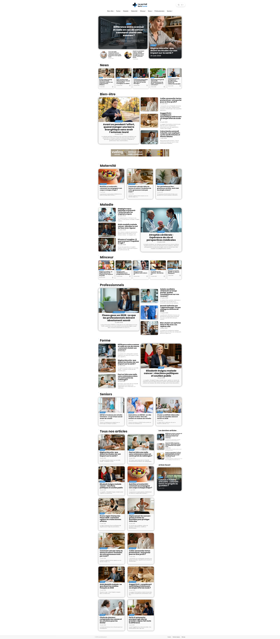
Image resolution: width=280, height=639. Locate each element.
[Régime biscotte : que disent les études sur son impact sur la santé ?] (165, 37)
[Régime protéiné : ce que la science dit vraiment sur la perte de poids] (106, 265)
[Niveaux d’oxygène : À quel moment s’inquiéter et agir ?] (107, 244)
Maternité (108, 165)
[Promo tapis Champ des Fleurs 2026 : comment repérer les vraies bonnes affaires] (106, 73)
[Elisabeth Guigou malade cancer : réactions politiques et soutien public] (161, 356)
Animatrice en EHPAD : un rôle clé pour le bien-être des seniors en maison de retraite (139, 416)
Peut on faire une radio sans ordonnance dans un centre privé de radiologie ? (128, 377)
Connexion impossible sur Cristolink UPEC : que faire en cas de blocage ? (141, 81)
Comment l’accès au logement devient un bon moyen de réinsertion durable (174, 81)
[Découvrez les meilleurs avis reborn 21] (141, 265)
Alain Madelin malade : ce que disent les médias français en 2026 (111, 586)
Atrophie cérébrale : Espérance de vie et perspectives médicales (161, 237)
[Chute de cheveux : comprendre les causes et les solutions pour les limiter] (111, 607)
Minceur (106, 257)
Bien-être (108, 94)
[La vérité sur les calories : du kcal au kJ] (158, 265)
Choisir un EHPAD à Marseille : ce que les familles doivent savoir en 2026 (168, 416)
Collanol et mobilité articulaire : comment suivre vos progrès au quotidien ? (168, 483)
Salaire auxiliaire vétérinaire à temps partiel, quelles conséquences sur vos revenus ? (169, 292)
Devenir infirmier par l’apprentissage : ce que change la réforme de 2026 (170, 308)
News (104, 65)
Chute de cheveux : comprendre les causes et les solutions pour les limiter (111, 620)
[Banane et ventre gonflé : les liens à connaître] (174, 264)
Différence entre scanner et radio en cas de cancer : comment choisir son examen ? (129, 31)
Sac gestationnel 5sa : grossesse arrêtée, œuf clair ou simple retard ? (168, 188)
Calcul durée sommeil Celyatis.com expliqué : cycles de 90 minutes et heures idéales (170, 134)
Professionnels (112, 285)
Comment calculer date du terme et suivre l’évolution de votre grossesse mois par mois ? (139, 189)
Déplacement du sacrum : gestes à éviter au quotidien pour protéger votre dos (140, 518)
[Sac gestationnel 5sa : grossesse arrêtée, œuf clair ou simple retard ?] (169, 176)
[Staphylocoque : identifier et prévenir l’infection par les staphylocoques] (107, 215)
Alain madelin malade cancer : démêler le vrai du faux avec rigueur (128, 226)
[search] (178, 5)
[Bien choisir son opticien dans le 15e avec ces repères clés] (149, 328)
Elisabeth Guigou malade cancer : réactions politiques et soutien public (161, 373)
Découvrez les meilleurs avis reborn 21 (140, 273)
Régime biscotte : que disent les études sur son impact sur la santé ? (163, 50)
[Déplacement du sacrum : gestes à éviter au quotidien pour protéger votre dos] (141, 506)
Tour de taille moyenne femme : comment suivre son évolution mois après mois (114, 54)
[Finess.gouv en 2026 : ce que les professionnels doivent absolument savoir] (118, 300)
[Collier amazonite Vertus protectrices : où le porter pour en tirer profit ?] (149, 104)
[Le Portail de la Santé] (140, 4)
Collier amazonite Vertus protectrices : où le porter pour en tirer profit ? (171, 100)
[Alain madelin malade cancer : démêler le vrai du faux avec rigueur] (107, 229)
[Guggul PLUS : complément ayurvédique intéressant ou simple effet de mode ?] (149, 121)
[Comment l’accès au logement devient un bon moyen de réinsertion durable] (174, 72)
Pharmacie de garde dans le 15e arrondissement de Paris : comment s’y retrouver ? (157, 82)
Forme (128, 24)
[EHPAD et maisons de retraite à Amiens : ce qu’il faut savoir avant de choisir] (111, 405)
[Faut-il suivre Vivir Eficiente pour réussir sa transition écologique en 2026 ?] (123, 73)
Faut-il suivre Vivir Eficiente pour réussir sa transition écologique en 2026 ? (123, 81)
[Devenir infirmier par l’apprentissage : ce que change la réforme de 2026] (149, 312)
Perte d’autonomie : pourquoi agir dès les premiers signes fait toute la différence (140, 620)
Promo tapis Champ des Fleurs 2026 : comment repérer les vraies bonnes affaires (106, 82)
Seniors (106, 394)
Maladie (106, 204)
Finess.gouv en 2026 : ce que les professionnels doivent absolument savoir (119, 318)
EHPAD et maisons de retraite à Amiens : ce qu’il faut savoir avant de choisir (111, 416)
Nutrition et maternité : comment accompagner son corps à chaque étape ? (111, 188)
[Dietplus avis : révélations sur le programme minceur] (123, 265)
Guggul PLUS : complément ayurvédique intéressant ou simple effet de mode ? (170, 116)
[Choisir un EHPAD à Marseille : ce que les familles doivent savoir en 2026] (169, 405)
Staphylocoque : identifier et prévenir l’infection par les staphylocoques (126, 211)
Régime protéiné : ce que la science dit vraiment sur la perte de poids (106, 273)
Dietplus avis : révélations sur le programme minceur (123, 273)
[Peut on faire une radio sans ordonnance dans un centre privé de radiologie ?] (107, 381)
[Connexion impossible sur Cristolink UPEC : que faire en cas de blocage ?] (141, 73)
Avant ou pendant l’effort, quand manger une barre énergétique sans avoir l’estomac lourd (138, 54)
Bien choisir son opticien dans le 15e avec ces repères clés (170, 325)
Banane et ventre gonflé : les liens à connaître (173, 272)
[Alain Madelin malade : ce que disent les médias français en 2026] (111, 574)
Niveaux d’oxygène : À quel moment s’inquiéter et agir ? (128, 241)
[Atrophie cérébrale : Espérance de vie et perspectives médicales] (161, 220)
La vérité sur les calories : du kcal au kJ (157, 273)
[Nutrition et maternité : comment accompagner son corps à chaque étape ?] (111, 176)
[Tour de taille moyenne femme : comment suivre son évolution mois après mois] (103, 55)
